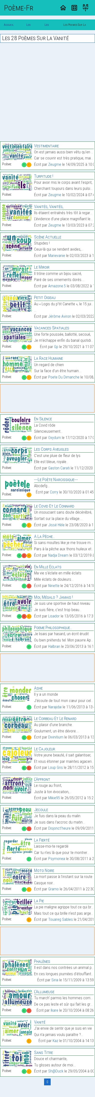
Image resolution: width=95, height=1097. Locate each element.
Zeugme (54, 164)
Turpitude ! (43, 176)
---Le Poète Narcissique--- (56, 479)
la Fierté (41, 839)
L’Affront (42, 779)
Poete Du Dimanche (63, 377)
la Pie (39, 900)
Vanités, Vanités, (48, 206)
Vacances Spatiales (51, 327)
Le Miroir (41, 267)
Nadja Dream (58, 555)
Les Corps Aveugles (51, 449)
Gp (56, 346)
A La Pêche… (44, 536)
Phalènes (42, 961)
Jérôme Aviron (59, 316)
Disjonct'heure (59, 828)
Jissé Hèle (56, 525)
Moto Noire (44, 870)
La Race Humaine (48, 358)
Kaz (55, 1040)
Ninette (53, 585)
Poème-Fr (18, 7)
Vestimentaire (46, 145)
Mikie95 (54, 798)
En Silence (43, 418)
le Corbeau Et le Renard (55, 718)
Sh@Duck (55, 1071)
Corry (54, 492)
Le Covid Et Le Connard (54, 506)
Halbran (54, 646)
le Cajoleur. (45, 748)
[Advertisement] (47, 92)
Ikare (54, 1010)
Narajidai (55, 707)
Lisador (54, 616)
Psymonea (56, 858)
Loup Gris (55, 767)
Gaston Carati (59, 468)
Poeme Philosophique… (53, 627)
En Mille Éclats (47, 566)
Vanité (39, 1022)
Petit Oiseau (45, 297)
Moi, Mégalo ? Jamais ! (53, 597)
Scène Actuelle (47, 236)
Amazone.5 (57, 286)
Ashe (38, 688)
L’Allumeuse (44, 991)
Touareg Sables (60, 919)
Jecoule (41, 809)
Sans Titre (43, 1052)
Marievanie (56, 255)
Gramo (53, 889)
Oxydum (54, 437)
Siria (54, 980)
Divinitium (55, 737)
